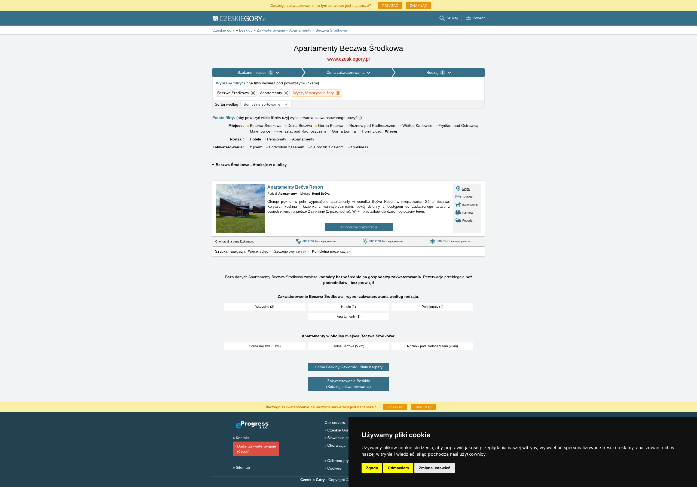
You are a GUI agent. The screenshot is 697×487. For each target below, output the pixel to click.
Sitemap (243, 467)
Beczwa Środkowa (266, 125)
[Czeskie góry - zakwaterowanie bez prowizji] (239, 18)
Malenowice (260, 131)
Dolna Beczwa (300, 125)
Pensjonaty (276, 139)
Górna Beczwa (330, 125)
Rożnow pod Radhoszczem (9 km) (432, 346)
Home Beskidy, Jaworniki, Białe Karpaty (349, 367)
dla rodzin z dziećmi (327, 147)
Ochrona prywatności (345, 460)
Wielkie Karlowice (417, 125)
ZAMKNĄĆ (418, 5)
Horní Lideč (372, 131)
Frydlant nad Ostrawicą (458, 125)
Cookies (334, 468)
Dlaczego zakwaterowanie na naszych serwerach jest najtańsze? (320, 406)
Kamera (467, 212)
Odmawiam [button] (398, 467)
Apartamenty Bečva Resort (295, 187)
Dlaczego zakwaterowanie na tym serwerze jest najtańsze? (320, 5)
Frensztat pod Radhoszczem (301, 131)
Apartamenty (303, 139)
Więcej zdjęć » (259, 251)
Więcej (391, 131)
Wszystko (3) (264, 307)
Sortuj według (226, 104)
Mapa (466, 189)
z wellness (359, 147)
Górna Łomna (344, 131)
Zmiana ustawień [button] (435, 467)
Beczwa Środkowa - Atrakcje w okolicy (251, 165)
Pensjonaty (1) (432, 307)
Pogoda (467, 220)
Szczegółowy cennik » (291, 251)
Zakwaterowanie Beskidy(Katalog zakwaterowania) (348, 384)
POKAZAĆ (390, 5)
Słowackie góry (340, 438)
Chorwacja (336, 445)
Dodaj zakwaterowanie (256, 449)
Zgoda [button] (372, 467)
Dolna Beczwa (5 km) (348, 346)
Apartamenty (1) (348, 316)
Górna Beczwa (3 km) (265, 346)
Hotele (255, 139)
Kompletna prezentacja (358, 227)
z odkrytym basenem (286, 147)
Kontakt (242, 438)
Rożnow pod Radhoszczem (372, 125)
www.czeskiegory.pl (348, 59)
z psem (256, 147)
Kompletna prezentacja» (331, 251)
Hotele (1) (348, 307)
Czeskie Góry (338, 430)
